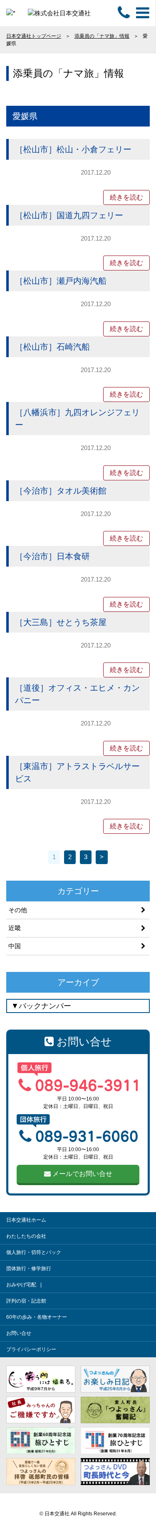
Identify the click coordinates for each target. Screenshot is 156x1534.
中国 (14, 946)
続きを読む (126, 197)
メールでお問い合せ (81, 1173)
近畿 (14, 927)
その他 (17, 909)
